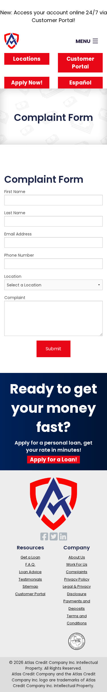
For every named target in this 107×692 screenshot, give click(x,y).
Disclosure (76, 593)
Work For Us (76, 564)
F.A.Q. (30, 564)
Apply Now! (27, 82)
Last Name (14, 213)
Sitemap (30, 586)
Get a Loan (30, 557)
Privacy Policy (76, 579)
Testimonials (30, 579)
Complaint (14, 297)
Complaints (76, 571)
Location (12, 276)
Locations (27, 58)
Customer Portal (80, 62)
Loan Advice (30, 571)
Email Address (18, 234)
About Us (76, 557)
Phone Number (19, 255)
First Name (14, 191)
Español (80, 82)
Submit (53, 348)
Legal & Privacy (77, 586)
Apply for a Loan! (53, 459)
